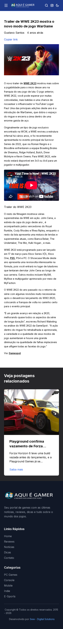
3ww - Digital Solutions (42, 619)
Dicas (7, 552)
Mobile (8, 585)
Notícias (9, 547)
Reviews (9, 541)
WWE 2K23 (30, 83)
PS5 (12, 258)
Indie (7, 591)
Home (8, 536)
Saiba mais (16, 469)
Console (9, 580)
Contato (9, 557)
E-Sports (9, 596)
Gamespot (15, 353)
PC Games (10, 574)
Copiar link (11, 39)
